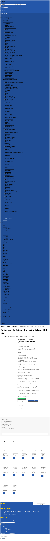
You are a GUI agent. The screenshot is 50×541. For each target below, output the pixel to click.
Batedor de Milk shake (10, 28)
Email (1, 522)
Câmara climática (9, 158)
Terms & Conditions (7, 308)
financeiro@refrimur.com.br (9, 514)
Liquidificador (8, 185)
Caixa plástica (8, 202)
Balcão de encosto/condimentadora (14, 82)
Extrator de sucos (9, 178)
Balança (7, 25)
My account (6, 274)
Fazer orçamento (21, 398)
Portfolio (5, 282)
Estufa (6, 93)
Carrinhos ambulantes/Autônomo (11, 70)
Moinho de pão (8, 126)
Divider (4, 256)
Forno (6, 122)
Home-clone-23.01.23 (8, 264)
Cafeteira (7, 31)
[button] (22, 398)
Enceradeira (8, 172)
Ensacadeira (8, 173)
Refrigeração (6, 128)
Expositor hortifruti (9, 176)
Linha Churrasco (9, 72)
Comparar (4, 462)
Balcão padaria (9, 108)
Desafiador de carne (10, 40)
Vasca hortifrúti (9, 198)
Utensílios (5, 201)
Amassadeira (8, 148)
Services (5, 297)
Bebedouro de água (10, 129)
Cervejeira (7, 131)
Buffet (6, 29)
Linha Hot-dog (8, 76)
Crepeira (7, 37)
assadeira (5, 20)
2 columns (5, 235)
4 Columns (5, 238)
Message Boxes (6, 273)
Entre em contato (7, 218)
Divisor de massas (9, 169)
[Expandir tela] (3, 538)
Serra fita (7, 195)
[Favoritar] (6, 460)
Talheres (7, 210)
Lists (4, 268)
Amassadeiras (8, 105)
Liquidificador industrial (10, 54)
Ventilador (7, 67)
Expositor (7, 134)
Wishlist (5, 312)
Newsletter (5, 279)
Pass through (8, 58)
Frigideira (7, 205)
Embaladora (8, 170)
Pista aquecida (8, 101)
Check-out (8, 163)
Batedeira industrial (10, 110)
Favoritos (5, 220)
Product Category (7, 288)
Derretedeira (8, 114)
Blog (4, 241)
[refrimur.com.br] (3, 1)
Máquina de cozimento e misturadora (14, 55)
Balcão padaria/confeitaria (11, 154)
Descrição (4, 415)
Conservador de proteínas (11, 88)
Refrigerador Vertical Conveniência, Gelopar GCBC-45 (37, 338)
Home (4, 262)
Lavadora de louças (10, 52)
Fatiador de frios (9, 119)
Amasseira (7, 23)
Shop (4, 298)
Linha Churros (8, 73)
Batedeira (7, 155)
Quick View (4, 460)
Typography (6, 311)
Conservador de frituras (11, 87)
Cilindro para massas (10, 113)
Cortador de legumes (10, 35)
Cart (4, 244)
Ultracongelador (9, 141)
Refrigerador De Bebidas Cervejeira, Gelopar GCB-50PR (38, 338)
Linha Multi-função (9, 78)
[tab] (4, 415)
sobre (4, 305)
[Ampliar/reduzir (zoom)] (4, 538)
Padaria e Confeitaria (8, 104)
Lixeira (6, 207)
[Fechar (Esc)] (0, 538)
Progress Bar (6, 289)
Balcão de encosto (9, 26)
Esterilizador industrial (10, 117)
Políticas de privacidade (8, 506)
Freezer (7, 135)
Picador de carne (9, 190)
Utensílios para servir (10, 213)
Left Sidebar (6, 265)
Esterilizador (8, 91)
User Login (7, 316)
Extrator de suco (9, 44)
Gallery (4, 261)
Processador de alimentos (11, 60)
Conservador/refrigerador (11, 132)
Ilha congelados (9, 184)
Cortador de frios (9, 166)
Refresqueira (8, 63)
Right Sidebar (6, 291)
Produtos (5, 217)
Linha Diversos (8, 75)
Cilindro (7, 34)
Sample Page (6, 292)
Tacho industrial (9, 64)
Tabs (4, 306)
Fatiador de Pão (9, 120)
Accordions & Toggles (8, 239)
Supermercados (7, 144)
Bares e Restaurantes (8, 22)
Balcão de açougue (9, 151)
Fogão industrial (9, 47)
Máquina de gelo (9, 57)
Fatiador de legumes (10, 46)
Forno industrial (9, 49)
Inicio (4, 215)
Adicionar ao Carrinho (33, 400)
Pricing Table (6, 283)
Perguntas (5, 280)
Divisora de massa (9, 116)
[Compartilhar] (2, 538)
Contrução (5, 255)
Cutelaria (7, 204)
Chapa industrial (9, 32)
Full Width (5, 259)
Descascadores (9, 41)
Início (1, 326)
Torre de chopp (9, 66)
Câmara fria (8, 160)
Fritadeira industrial (10, 51)
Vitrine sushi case (9, 69)
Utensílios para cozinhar (11, 211)
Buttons (5, 242)
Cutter (7, 38)
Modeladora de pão (10, 188)
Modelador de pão (9, 125)
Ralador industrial (9, 61)
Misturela (7, 123)
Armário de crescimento (11, 107)
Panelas (7, 208)
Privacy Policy (6, 285)
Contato (5, 253)
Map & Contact (6, 270)
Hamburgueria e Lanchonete (10, 79)
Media (4, 271)
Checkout (5, 248)
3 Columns (5, 236)
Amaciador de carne (10, 146)
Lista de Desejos (6, 267)
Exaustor (7, 43)
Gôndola (7, 182)
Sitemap (5, 303)
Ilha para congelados (10, 137)
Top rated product (7, 309)
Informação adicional (15, 415)
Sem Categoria (6, 143)
